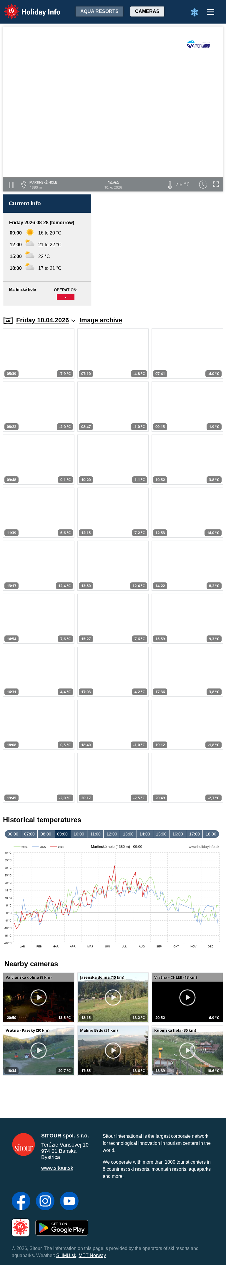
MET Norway (92, 1255)
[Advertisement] (160, 250)
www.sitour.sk (57, 1168)
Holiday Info (26, 7)
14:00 (144, 834)
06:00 (13, 834)
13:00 (128, 834)
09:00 (62, 834)
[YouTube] (69, 1202)
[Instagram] (45, 1202)
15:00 (161, 834)
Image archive (100, 320)
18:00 (211, 834)
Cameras (147, 11)
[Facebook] (21, 1202)
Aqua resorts (99, 11)
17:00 (194, 834)
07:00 (29, 834)
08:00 (46, 834)
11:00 (95, 834)
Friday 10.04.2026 (42, 320)
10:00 (79, 834)
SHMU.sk (66, 1255)
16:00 (177, 834)
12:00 (112, 834)
